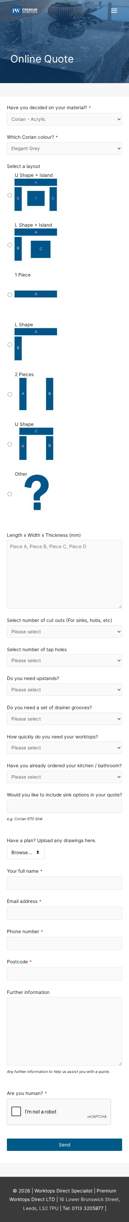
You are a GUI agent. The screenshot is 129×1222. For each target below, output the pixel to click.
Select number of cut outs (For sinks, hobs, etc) (59, 620)
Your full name (24, 871)
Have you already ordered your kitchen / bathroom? (64, 765)
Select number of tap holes (37, 649)
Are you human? (27, 1093)
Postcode (19, 961)
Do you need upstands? (33, 678)
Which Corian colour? (32, 137)
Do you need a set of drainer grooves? (49, 707)
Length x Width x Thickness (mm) (44, 535)
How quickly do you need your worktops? (52, 736)
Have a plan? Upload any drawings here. (51, 840)
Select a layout (23, 166)
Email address (24, 901)
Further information (28, 992)
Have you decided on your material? (49, 107)
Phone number (25, 931)
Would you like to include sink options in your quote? (64, 794)
